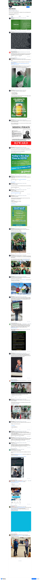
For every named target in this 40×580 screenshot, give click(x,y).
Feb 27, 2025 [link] (24, 58)
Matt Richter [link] (13, 90)
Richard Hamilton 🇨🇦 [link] (14, 534)
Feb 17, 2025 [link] (22, 449)
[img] (20, 3)
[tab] (12, 16)
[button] (9, 1)
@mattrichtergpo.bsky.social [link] (15, 64)
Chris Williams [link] (13, 58)
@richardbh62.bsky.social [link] (20, 534)
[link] (20, 24)
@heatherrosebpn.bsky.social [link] (18, 506)
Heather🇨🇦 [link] (12, 506)
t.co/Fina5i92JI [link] (13, 425)
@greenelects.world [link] (17, 449)
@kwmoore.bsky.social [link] (24, 480)
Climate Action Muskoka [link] (14, 380)
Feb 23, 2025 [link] (24, 296)
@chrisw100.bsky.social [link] (18, 58)
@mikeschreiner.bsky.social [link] (17, 63)
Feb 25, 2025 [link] (24, 183)
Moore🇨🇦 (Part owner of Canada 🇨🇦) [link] (16, 480)
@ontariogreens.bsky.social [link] (25, 63)
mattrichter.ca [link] (14, 203)
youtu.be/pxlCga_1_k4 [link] (14, 381)
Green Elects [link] (13, 449)
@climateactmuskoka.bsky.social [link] (22, 380)
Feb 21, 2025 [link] (29, 480)
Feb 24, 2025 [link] (24, 228)
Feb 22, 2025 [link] (24, 399)
